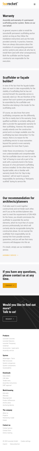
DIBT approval (7, 385)
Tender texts (7, 381)
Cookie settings (25, 441)
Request (9, 319)
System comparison (9, 363)
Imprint (5, 444)
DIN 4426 (5, 393)
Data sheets (6, 376)
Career (5, 420)
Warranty (5, 396)
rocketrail (6, 346)
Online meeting (7, 433)
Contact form (7, 430)
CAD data (6, 378)
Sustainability (7, 368)
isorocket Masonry (8, 341)
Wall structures (7, 361)
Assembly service (8, 350)
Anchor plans (7, 403)
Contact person (7, 428)
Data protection (15, 444)
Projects (5, 415)
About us (5, 413)
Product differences (9, 400)
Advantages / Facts (9, 358)
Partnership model (8, 418)
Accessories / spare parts (11, 348)
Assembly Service (9, 255)
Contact (9, 285)
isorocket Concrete (9, 339)
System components (9, 365)
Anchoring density (8, 405)
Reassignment (7, 398)
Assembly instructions (10, 383)
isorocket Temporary (9, 343)
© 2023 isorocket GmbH (10, 441)
